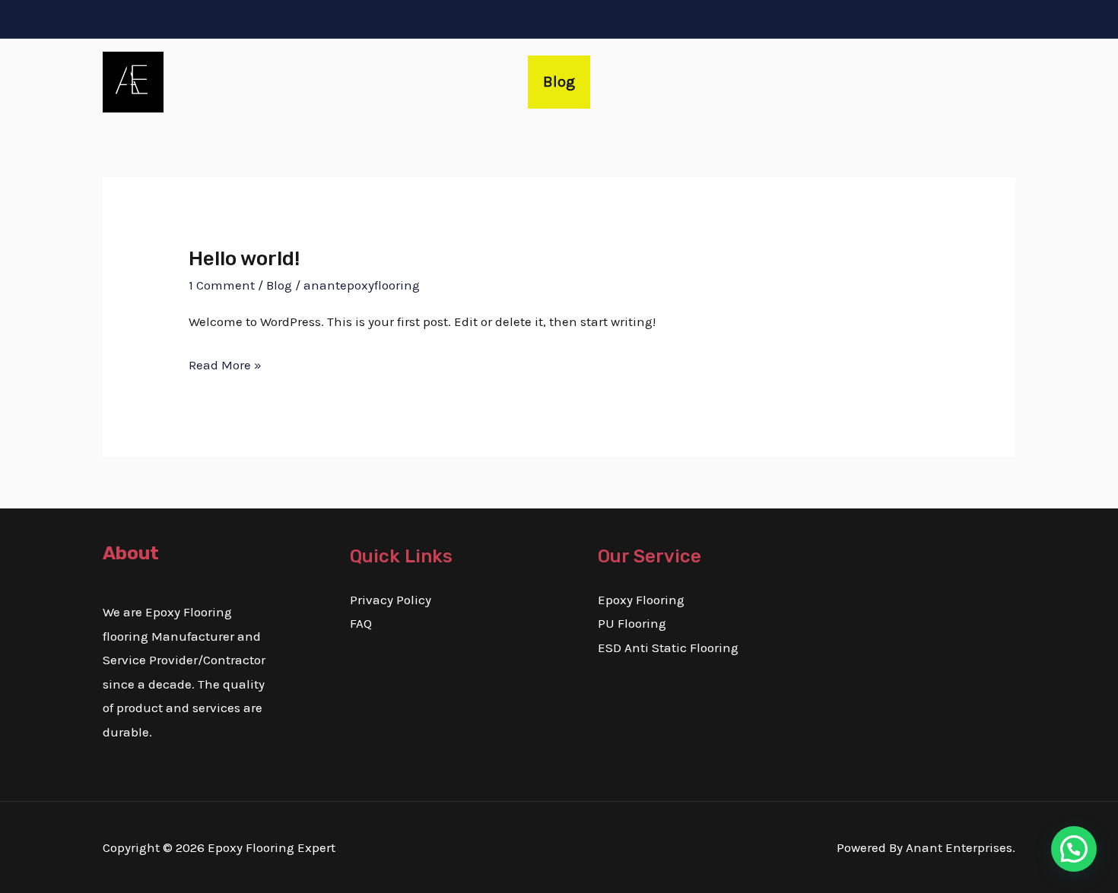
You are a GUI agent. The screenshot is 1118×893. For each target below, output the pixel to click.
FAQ (361, 623)
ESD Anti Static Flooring (668, 647)
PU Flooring (632, 623)
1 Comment (222, 285)
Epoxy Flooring (641, 599)
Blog (559, 81)
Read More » (225, 362)
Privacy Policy (390, 599)
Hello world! (244, 259)
